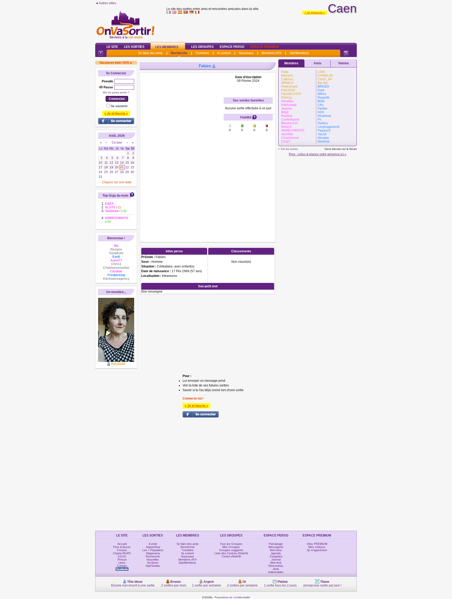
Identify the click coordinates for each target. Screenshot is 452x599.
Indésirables (276, 572)
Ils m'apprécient (317, 550)
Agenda (276, 553)
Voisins (343, 63)
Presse (122, 559)
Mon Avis (276, 562)
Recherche (179, 53)
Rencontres (275, 565)
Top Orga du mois (115, 195)
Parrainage (276, 543)
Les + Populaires (152, 550)
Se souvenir (119, 106)
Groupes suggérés (231, 550)
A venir (153, 543)
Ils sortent (224, 53)
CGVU (122, 556)
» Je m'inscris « (314, 12)
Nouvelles (152, 559)
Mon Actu (276, 550)
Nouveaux (246, 53)
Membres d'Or (271, 53)
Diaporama (153, 553)
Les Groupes (202, 47)
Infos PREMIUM (317, 543)
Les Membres (166, 47)
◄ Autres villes (105, 3)
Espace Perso (232, 47)
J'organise (275, 556)
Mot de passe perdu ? (116, 92)
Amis (317, 63)
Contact (122, 565)
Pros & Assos (122, 547)
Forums (122, 550)
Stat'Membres (299, 53)
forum (353, 148)
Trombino (202, 53)
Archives (153, 562)
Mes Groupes (231, 547)
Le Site (112, 47)
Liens (121, 562)
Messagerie (275, 547)
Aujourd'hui (153, 547)
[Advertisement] (261, 27)
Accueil (122, 543)
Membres (291, 63)
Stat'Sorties (153, 565)
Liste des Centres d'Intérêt (231, 553)
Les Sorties (134, 47)
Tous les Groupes (231, 543)
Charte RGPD (122, 553)
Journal (276, 559)
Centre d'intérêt (231, 556)
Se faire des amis (150, 53)
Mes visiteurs (316, 547)
